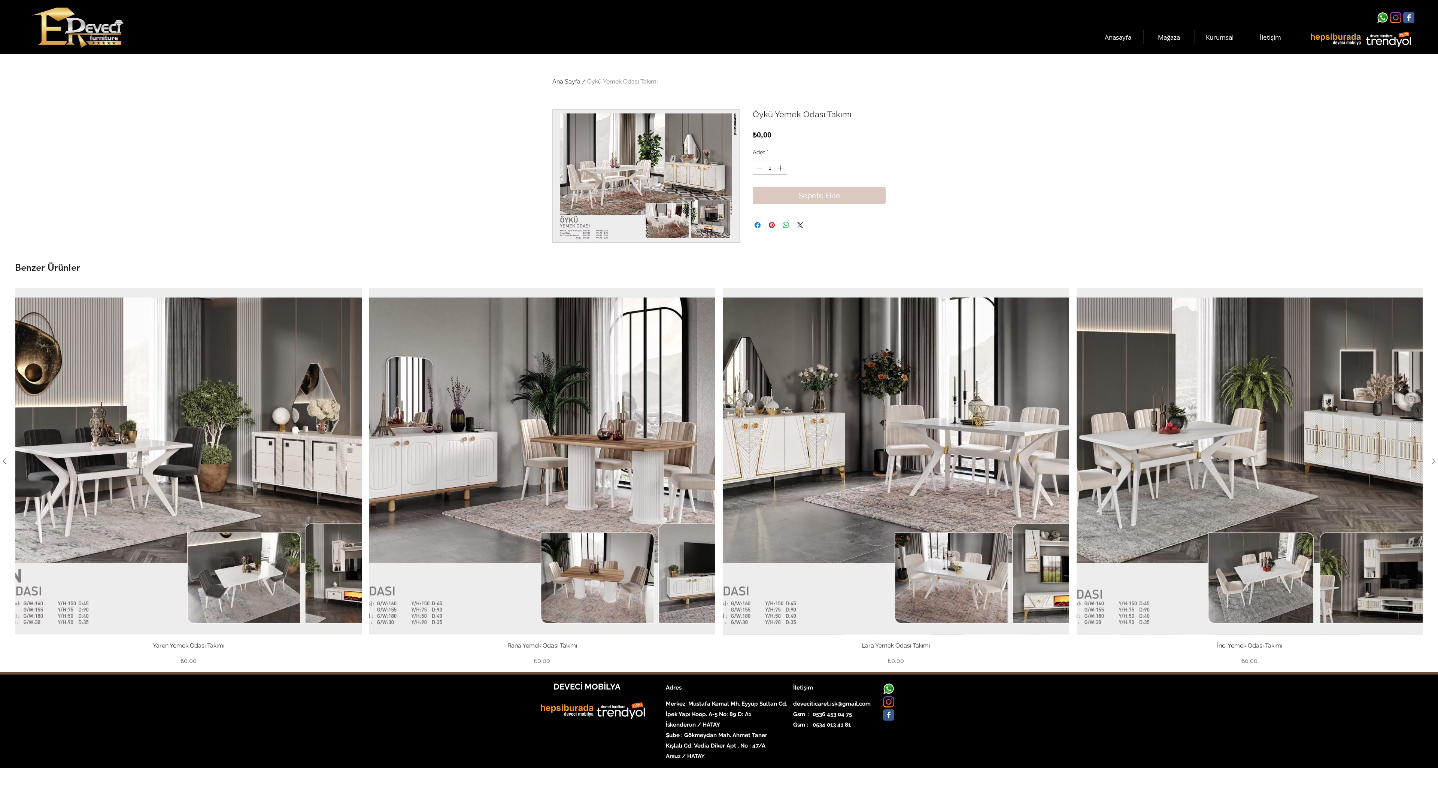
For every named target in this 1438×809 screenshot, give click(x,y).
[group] (719, 477)
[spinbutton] (770, 168)
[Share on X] (800, 225)
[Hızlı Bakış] (188, 461)
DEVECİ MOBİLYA (587, 686)
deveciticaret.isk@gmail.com (832, 703)
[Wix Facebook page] (1408, 17)
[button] (1220, 37)
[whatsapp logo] (1382, 17)
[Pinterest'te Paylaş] (771, 225)
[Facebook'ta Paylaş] (757, 225)
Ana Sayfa (566, 81)
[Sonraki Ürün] (1433, 461)
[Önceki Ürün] (4, 461)
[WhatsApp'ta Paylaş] (786, 225)
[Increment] (781, 168)
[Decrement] (759, 168)
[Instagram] (1395, 17)
